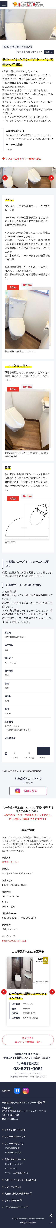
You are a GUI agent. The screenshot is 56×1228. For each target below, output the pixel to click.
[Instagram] (26, 1091)
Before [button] (27, 285)
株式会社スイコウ (10, 862)
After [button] (13, 287)
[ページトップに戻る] (51, 1223)
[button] (5, 177)
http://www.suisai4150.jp (14, 940)
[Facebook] (17, 1091)
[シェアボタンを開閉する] (51, 1215)
